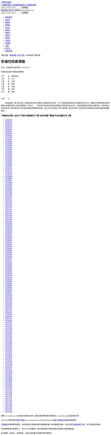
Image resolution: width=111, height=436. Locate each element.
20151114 (8, 209)
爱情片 (7, 25)
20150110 (8, 122)
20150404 (8, 145)
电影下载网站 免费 (60, 420)
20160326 (8, 246)
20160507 (8, 258)
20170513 (8, 351)
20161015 (8, 301)
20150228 (8, 135)
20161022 (8, 303)
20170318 (8, 338)
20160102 (8, 223)
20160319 (8, 244)
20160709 (8, 273)
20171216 (8, 408)
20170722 (8, 369)
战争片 (7, 35)
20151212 (8, 217)
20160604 (8, 266)
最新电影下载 (6, 10)
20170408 (8, 343)
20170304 (8, 334)
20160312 (8, 242)
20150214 (8, 131)
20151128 (8, 213)
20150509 (8, 155)
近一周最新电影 (30, 5)
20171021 (8, 392)
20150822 (8, 182)
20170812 (8, 375)
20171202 (8, 404)
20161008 (8, 299)
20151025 (8, 203)
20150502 (8, 153)
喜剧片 (7, 22)
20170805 (8, 373)
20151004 (8, 194)
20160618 (8, 269)
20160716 (8, 275)
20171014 (8, 390)
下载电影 (4, 424)
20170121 (8, 326)
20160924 (8, 295)
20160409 (8, 250)
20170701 (8, 363)
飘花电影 (13, 55)
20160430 (8, 256)
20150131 (8, 127)
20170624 (8, 361)
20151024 (8, 201)
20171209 (8, 406)
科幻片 (7, 28)
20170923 (8, 384)
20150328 (8, 143)
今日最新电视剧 (18, 5)
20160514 (8, 260)
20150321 (8, 141)
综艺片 (7, 48)
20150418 (8, 149)
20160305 (8, 240)
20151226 (8, 221)
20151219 (8, 219)
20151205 (8, 215)
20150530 (8, 161)
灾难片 (7, 41)
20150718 (8, 172)
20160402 (8, 248)
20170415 (8, 345)
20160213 (8, 234)
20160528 (8, 264)
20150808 (8, 178)
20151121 (8, 211)
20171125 (8, 402)
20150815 (8, 180)
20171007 (8, 388)
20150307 (8, 137)
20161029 (8, 305)
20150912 (8, 186)
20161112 (8, 308)
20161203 (8, 314)
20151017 (8, 199)
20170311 (8, 336)
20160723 (8, 277)
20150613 (8, 162)
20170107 (8, 322)
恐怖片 (7, 38)
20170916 (8, 382)
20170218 (8, 330)
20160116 (8, 227)
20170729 (8, 371)
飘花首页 (8, 17)
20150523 (8, 159)
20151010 (8, 196)
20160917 (8, 293)
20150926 (8, 190)
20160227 (8, 238)
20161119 (8, 310)
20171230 (8, 412)
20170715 (8, 367)
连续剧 (7, 43)
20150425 (8, 151)
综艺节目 (20, 55)
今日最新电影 (6, 5)
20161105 (8, 306)
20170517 (8, 353)
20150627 (8, 166)
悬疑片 (7, 33)
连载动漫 (8, 51)
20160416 (8, 252)
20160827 (8, 287)
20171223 (8, 410)
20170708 (8, 365)
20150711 (8, 170)
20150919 (8, 188)
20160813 (8, 283)
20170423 (8, 347)
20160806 (8, 281)
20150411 (8, 147)
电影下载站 (20, 420)
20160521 (8, 262)
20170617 (8, 359)
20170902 (8, 378)
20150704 (8, 168)
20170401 (8, 341)
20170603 (8, 355)
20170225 (8, 332)
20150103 (8, 120)
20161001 (8, 297)
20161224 (8, 320)
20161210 (8, 316)
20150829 (8, 184)
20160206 (8, 233)
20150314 (8, 139)
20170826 (8, 377)
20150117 (8, 124)
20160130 (8, 231)
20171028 (8, 394)
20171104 (8, 396)
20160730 (8, 279)
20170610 (8, 357)
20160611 (8, 268)
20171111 (8, 398)
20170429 (8, 349)
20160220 (8, 236)
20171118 (8, 400)
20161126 (8, 312)
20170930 (8, 386)
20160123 (8, 229)
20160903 (8, 289)
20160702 (8, 271)
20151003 (8, 192)
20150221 (8, 133)
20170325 (8, 340)
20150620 (8, 164)
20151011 (8, 197)
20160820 (8, 285)
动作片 (7, 20)
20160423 (8, 254)
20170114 (8, 324)
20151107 (8, 207)
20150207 (8, 129)
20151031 (8, 205)
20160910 (8, 291)
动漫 (7, 46)
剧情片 (7, 30)
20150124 (8, 125)
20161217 (8, 318)
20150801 (8, 176)
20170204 (8, 328)
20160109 (8, 225)
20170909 (8, 380)
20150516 (8, 157)
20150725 (8, 174)
